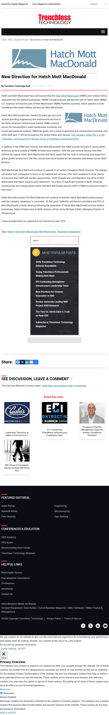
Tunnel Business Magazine (52, 608)
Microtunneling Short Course (15, 548)
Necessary (8, 693)
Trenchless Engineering (68, 231)
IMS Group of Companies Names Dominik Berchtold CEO (16, 468)
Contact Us (6, 594)
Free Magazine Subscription (47, 4)
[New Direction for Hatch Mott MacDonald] (54, 58)
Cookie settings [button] (8, 648)
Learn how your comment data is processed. (64, 385)
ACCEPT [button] (22, 648)
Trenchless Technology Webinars (18, 553)
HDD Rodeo (7, 542)
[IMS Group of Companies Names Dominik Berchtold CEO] (17, 451)
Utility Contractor (75, 608)
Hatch (10, 231)
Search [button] (106, 4)
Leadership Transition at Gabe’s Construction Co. (16, 434)
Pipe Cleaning (8, 516)
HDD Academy (8, 537)
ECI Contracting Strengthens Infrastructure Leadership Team (54, 432)
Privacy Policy (54, 618)
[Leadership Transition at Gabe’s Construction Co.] (17, 412)
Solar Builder (30, 608)
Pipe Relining (61, 516)
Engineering (60, 506)
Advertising (7, 589)
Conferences (7, 583)
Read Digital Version (11, 572)
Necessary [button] (5, 689)
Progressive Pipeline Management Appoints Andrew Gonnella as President (92, 431)
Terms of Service (72, 618)
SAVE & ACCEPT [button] (8, 713)
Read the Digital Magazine (14, 4)
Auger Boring (7, 506)
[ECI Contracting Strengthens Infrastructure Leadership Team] (54, 412)
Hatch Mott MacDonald (67, 96)
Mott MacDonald (47, 231)
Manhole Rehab (9, 511)
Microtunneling (62, 511)
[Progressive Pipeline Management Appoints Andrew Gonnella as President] (92, 412)
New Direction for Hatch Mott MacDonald (43, 76)
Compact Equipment (11, 608)
